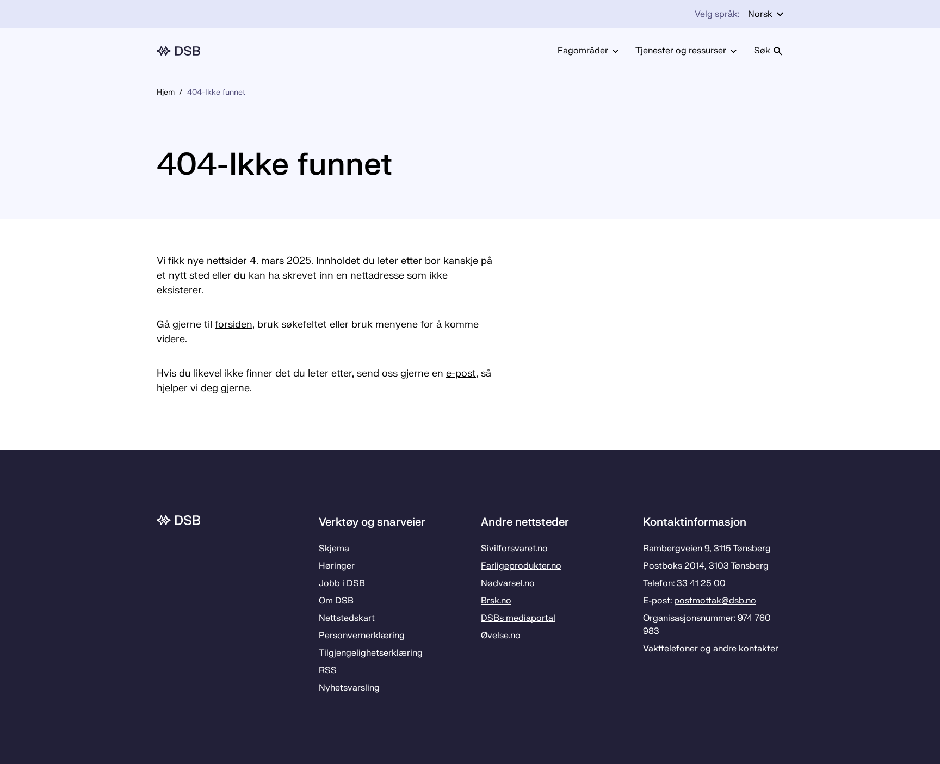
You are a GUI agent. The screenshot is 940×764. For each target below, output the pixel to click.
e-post (461, 373)
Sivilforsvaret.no (514, 548)
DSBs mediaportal (518, 618)
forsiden (233, 324)
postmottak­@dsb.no (715, 600)
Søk (762, 50)
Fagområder (583, 50)
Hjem (166, 92)
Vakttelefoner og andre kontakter (710, 648)
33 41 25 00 (701, 583)
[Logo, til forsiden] (178, 51)
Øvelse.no (501, 635)
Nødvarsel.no (508, 583)
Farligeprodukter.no (521, 565)
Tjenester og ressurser (680, 50)
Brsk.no (496, 600)
